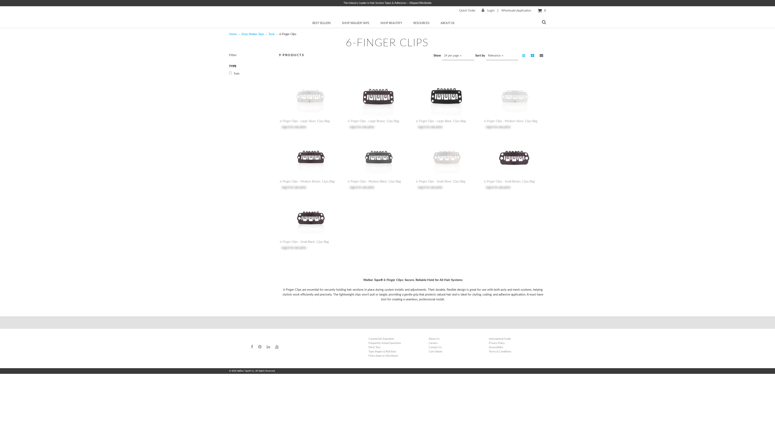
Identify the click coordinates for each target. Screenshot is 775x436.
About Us (448, 23)
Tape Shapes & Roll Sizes (382, 351)
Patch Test (374, 347)
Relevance (494, 55)
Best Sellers (321, 23)
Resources (421, 23)
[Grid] (541, 55)
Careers (433, 343)
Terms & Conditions (500, 351)
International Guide (500, 338)
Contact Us (435, 347)
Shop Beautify (391, 23)
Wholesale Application (516, 10)
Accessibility (496, 347)
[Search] (544, 22)
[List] (523, 55)
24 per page (452, 55)
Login (490, 10)
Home (233, 34)
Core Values (435, 351)
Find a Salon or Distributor (383, 355)
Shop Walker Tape (355, 23)
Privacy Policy (497, 343)
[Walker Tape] (266, 339)
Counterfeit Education (381, 338)
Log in (286, 127)
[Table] (532, 55)
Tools (271, 34)
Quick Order (467, 10)
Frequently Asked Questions (385, 343)
